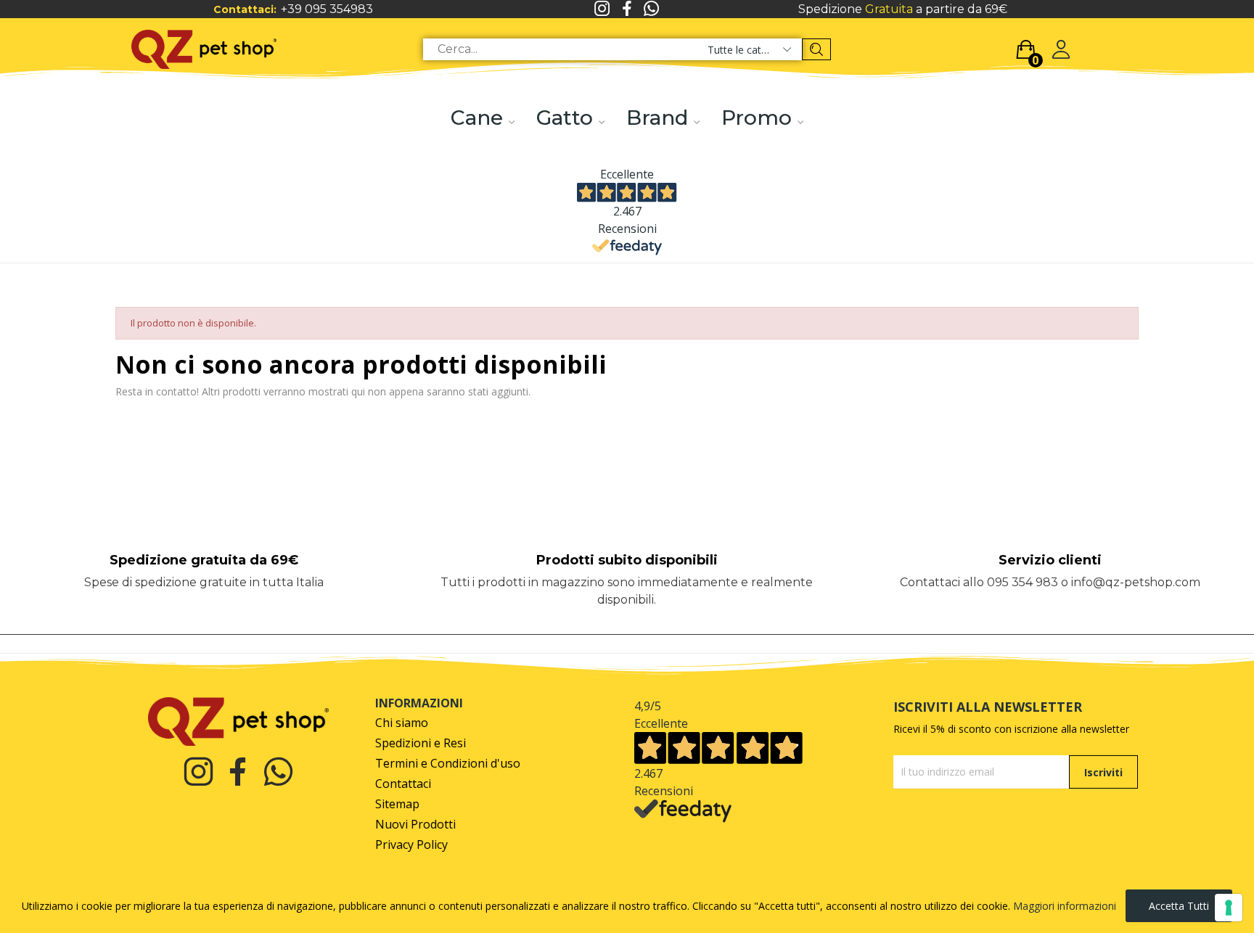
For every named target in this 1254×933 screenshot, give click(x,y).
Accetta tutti (1179, 906)
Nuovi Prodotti (415, 824)
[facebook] (627, 9)
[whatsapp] (651, 9)
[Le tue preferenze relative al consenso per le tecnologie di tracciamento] (1228, 907)
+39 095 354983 (327, 9)
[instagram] (602, 9)
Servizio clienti (1050, 560)
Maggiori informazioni (1064, 906)
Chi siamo (401, 723)
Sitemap (397, 804)
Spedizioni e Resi (420, 743)
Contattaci (403, 783)
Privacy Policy (411, 844)
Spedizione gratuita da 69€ (204, 560)
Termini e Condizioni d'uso (447, 763)
